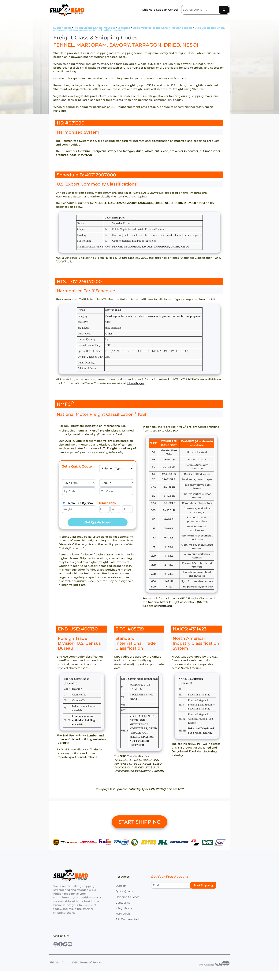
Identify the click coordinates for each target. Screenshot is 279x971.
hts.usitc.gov (135, 383)
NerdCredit (123, 913)
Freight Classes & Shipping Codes (94, 27)
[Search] (224, 10)
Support (121, 885)
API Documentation (129, 919)
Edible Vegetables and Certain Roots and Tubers (162, 27)
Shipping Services (127, 897)
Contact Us (123, 902)
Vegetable (123, 27)
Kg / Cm (87, 503)
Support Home (62, 27)
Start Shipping (203, 885)
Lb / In (70, 503)
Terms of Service (91, 962)
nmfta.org (165, 606)
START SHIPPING (139, 822)
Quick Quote (124, 891)
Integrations (124, 908)
